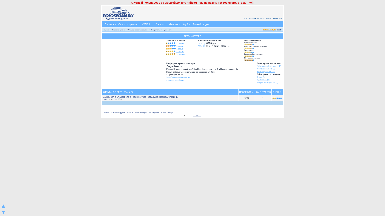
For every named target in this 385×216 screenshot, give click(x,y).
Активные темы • (264, 19)
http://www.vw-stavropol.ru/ (178, 77)
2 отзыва (180, 43)
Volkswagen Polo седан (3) (269, 66)
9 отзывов (180, 54)
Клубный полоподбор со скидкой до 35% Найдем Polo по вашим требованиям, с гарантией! (192, 2)
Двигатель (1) (263, 80)
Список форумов (127, 24)
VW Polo (146, 24)
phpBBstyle (197, 116)
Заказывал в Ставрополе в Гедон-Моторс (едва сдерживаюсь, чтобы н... (141, 97)
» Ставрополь (154, 30)
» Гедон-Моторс (167, 30)
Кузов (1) (261, 77)
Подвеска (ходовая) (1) (267, 82)
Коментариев (263, 92)
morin (105, 99)
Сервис (160, 24)
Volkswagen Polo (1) (266, 69)
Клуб (185, 24)
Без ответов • (250, 19)
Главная (109, 24)
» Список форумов (118, 30)
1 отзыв (179, 46)
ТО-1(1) (201, 43)
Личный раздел (200, 24)
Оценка (277, 92)
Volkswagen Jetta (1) (266, 71)
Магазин (173, 24)
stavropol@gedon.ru (175, 80)
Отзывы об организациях (118, 92)
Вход (279, 29)
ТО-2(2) (201, 46)
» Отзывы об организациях (137, 30)
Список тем (277, 19)
